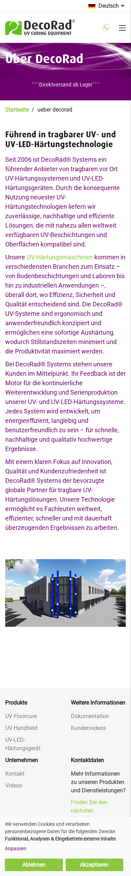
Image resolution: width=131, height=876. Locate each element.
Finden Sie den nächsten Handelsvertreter (91, 810)
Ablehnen (33, 864)
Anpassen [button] (16, 848)
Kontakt (14, 773)
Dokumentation (90, 716)
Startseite (17, 109)
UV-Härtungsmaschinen (60, 257)
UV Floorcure (21, 716)
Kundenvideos (88, 728)
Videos (13, 785)
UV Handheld (21, 728)
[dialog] (65, 846)
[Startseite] (40, 31)
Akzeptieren (94, 864)
